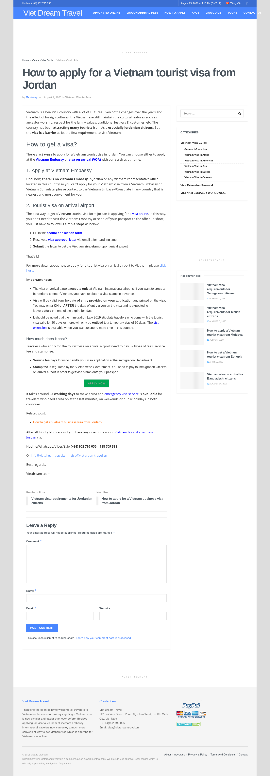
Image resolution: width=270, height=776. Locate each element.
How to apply (174, 12)
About (167, 754)
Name (31, 590)
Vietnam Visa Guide (42, 60)
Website (104, 608)
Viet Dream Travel (52, 12)
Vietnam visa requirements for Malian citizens (223, 312)
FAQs (195, 12)
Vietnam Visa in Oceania (198, 177)
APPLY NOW (96, 383)
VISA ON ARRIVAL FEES (142, 12)
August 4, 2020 (217, 298)
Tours (232, 12)
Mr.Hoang (32, 97)
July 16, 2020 (216, 340)
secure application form (64, 233)
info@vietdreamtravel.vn (49, 455)
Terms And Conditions (223, 754)
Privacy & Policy (197, 754)
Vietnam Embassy (50, 159)
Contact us (253, 12)
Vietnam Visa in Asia (67, 60)
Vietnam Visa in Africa (196, 155)
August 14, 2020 (218, 383)
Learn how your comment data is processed (103, 637)
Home (25, 60)
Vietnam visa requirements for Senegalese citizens (220, 289)
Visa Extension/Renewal (196, 185)
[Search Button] (240, 113)
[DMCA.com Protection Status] (189, 724)
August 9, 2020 (52, 97)
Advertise (179, 754)
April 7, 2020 (216, 362)
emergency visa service (121, 394)
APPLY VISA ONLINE (106, 12)
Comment (34, 541)
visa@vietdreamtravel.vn (89, 455)
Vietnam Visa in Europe (197, 172)
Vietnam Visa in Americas (198, 160)
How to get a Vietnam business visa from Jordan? (67, 422)
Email (31, 608)
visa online (140, 214)
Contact (243, 754)
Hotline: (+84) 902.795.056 (36, 3)
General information (195, 149)
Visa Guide (213, 12)
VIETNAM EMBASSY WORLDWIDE (203, 192)
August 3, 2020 (217, 321)
